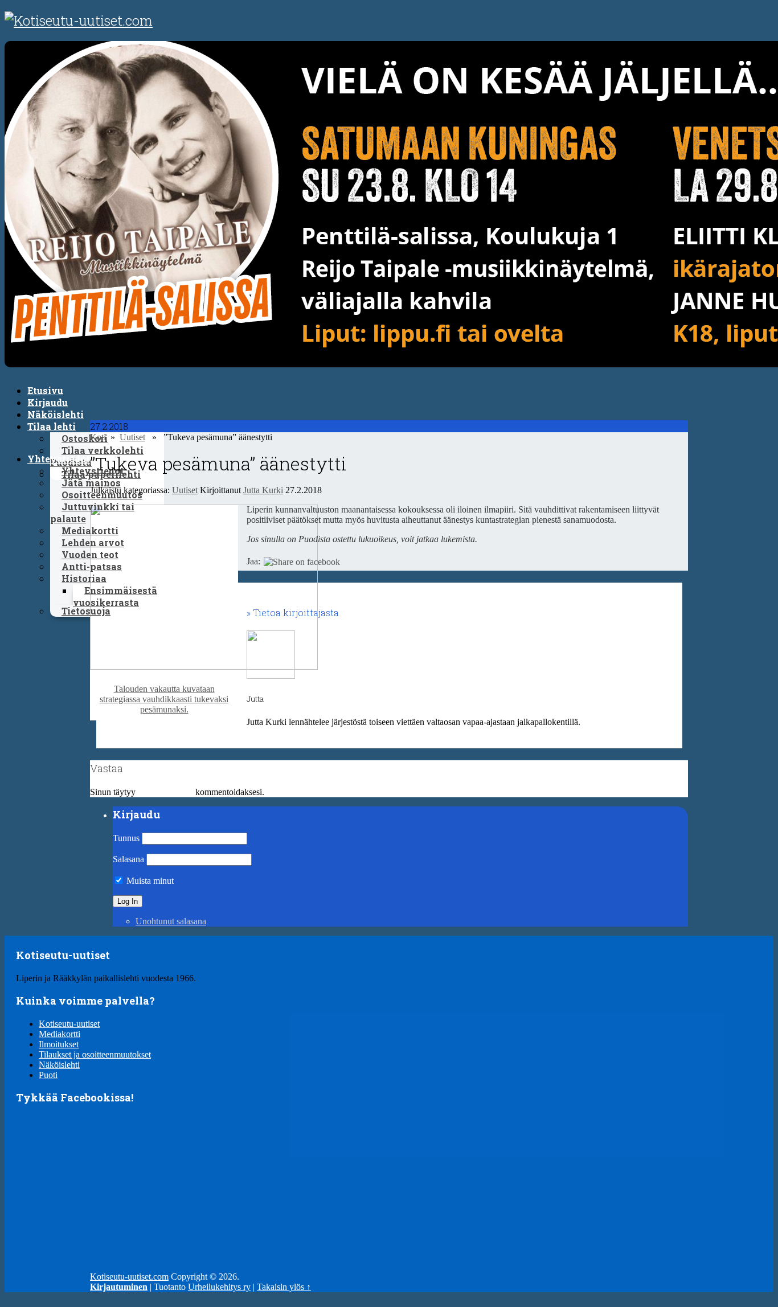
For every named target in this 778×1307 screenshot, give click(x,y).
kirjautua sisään (165, 792)
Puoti (48, 1075)
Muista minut (149, 881)
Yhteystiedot (58, 459)
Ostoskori (85, 438)
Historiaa (84, 578)
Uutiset (132, 437)
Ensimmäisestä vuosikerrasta (115, 596)
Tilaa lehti (51, 426)
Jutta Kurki (263, 490)
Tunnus (126, 838)
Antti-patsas (92, 566)
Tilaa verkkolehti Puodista (97, 456)
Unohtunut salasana (171, 921)
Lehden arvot (93, 542)
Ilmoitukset (59, 1044)
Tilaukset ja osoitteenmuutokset (95, 1054)
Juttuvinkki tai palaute (92, 513)
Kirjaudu (47, 402)
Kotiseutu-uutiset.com (129, 1276)
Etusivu (45, 390)
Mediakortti (90, 530)
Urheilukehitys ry (219, 1287)
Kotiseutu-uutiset (69, 1024)
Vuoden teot (90, 554)
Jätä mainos (91, 483)
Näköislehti (55, 414)
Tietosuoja (86, 611)
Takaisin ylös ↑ (284, 1287)
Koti (98, 437)
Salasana (128, 859)
